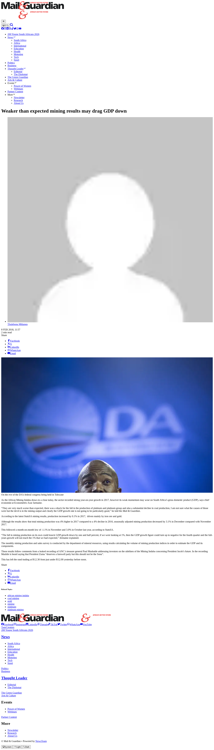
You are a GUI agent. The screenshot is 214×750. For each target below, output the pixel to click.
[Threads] (10, 29)
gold (10, 601)
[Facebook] (2, 29)
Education (13, 652)
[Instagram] (5, 29)
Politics (4, 668)
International (14, 649)
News (5, 637)
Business (5, 671)
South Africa (14, 643)
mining (11, 604)
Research (12, 733)
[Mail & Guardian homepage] (107, 10)
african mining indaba (18, 595)
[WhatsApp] (17, 29)
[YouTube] (20, 29)
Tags (3, 627)
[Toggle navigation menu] (3, 21)
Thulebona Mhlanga (18, 324)
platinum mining (16, 609)
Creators (10, 627)
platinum (12, 606)
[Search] (11, 25)
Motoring (12, 657)
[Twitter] (15, 29)
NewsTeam (41, 741)
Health (11, 654)
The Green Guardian (11, 692)
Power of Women (16, 709)
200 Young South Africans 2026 (17, 630)
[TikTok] (12, 29)
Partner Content (9, 717)
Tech (10, 660)
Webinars (12, 711)
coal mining (13, 598)
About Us (12, 735)
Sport (10, 663)
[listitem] (7, 624)
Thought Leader (14, 678)
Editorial (12, 684)
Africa (11, 646)
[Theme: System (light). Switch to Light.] (5, 25)
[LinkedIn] (7, 29)
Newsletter (13, 730)
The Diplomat (14, 687)
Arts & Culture (8, 695)
